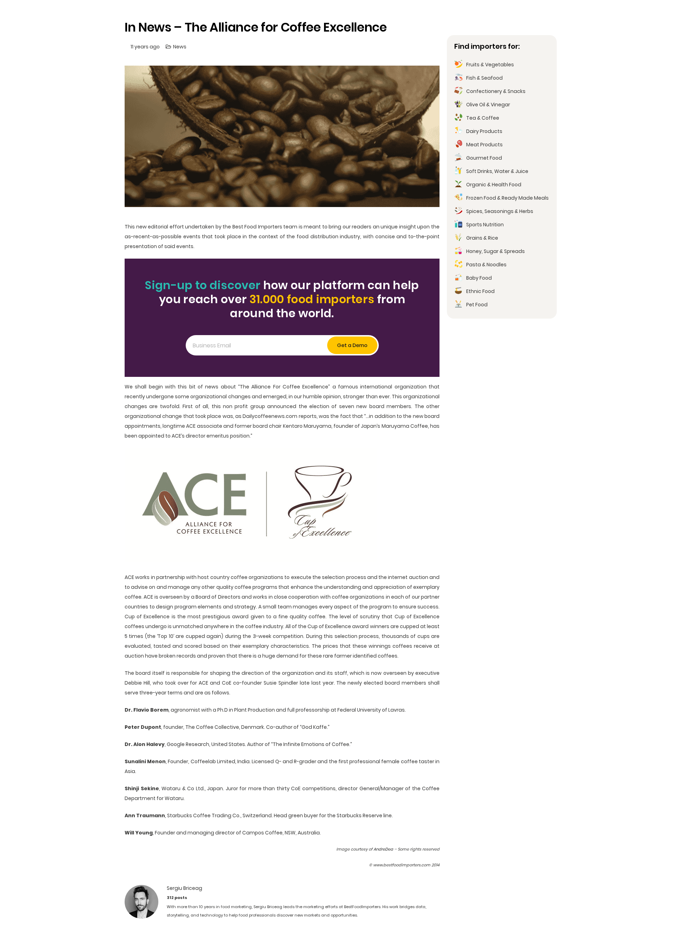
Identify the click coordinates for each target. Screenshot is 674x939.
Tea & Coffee (482, 117)
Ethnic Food (480, 291)
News (179, 46)
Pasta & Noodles (486, 264)
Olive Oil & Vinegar (488, 104)
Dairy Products (484, 131)
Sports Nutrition (485, 224)
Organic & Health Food (493, 184)
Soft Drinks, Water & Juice (497, 171)
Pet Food (477, 304)
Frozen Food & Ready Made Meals (507, 197)
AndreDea (383, 849)
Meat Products (484, 144)
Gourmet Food (484, 157)
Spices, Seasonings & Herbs (499, 211)
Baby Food (479, 277)
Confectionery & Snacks (496, 91)
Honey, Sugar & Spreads (495, 251)
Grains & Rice (482, 237)
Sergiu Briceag (184, 888)
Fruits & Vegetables (490, 64)
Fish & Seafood (484, 77)
